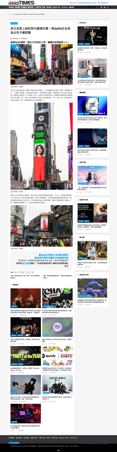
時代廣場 (21, 272)
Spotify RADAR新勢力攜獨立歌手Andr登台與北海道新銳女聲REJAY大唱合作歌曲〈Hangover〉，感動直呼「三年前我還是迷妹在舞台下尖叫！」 (25, 311)
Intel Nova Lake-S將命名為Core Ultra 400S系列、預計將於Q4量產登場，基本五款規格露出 (92, 119)
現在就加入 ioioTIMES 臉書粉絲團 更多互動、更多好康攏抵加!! (89, 3)
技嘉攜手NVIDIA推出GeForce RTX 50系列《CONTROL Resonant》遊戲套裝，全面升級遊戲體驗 (92, 226)
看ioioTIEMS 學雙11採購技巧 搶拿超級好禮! (51, 257)
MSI (85, 258)
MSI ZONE (82, 237)
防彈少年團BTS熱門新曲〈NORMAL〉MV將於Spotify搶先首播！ (25, 340)
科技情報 (23, 7)
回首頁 (10, 14)
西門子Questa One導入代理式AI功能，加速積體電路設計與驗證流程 (92, 151)
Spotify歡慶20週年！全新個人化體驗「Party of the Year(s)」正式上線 (24, 369)
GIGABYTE (87, 221)
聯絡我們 (71, 7)
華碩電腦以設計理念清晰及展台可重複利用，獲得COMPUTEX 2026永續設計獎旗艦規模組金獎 (92, 301)
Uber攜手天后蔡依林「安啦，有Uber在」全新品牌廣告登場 (92, 49)
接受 (58, 450)
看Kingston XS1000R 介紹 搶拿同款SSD (53, 254)
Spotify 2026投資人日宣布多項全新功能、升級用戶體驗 (57, 340)
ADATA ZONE (83, 162)
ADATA (86, 183)
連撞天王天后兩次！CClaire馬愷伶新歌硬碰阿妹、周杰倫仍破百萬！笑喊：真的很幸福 (25, 398)
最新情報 (17, 7)
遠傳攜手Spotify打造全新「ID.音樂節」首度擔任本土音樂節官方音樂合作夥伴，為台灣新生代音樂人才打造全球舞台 (57, 369)
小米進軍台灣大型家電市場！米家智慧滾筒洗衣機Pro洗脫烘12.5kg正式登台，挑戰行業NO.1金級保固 (92, 81)
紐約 (33, 272)
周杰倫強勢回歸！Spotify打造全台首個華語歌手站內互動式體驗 (25, 427)
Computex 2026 (56, 7)
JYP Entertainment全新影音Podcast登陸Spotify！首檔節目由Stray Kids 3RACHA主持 (57, 311)
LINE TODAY (26, 263)
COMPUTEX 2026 (84, 275)
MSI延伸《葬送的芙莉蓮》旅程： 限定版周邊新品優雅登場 (92, 263)
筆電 (43, 7)
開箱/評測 (30, 7)
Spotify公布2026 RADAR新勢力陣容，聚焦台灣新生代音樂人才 (57, 398)
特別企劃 (48, 7)
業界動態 (11, 7)
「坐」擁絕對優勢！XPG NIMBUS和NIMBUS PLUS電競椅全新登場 (92, 188)
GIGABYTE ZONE (84, 200)
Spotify (15, 272)
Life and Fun (65, 7)
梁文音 (28, 272)
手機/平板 (38, 7)
